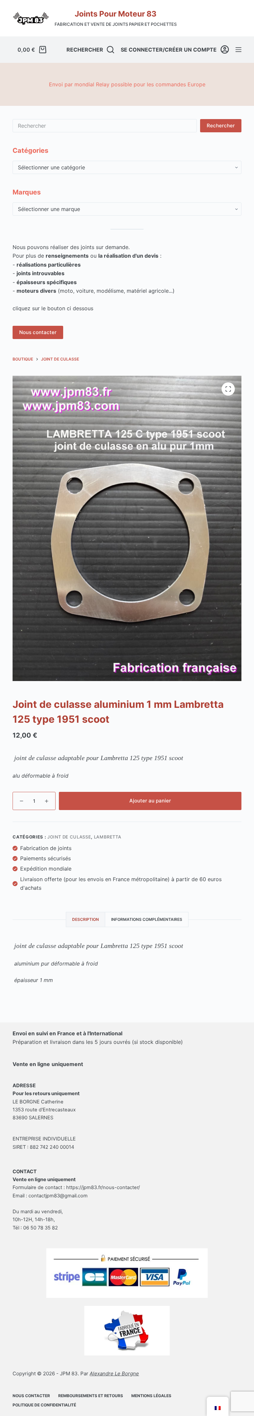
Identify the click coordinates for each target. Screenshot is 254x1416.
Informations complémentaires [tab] (146, 919)
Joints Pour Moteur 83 (115, 14)
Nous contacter (38, 332)
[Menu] (238, 50)
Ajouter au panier (150, 800)
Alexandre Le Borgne (114, 1373)
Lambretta (107, 836)
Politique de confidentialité (44, 1404)
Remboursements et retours (90, 1395)
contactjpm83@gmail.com (58, 1196)
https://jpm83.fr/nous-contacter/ (103, 1187)
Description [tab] (85, 919)
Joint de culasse (69, 836)
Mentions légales (151, 1395)
